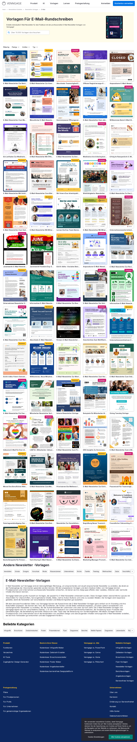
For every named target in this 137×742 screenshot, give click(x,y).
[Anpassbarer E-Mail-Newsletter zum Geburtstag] (95, 249)
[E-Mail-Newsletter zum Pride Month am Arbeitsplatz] (69, 432)
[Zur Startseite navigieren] (11, 3)
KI (44, 3)
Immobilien (7, 571)
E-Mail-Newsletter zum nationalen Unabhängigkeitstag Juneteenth (42, 523)
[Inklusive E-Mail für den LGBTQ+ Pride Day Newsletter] (15, 432)
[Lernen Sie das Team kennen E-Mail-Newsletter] (69, 212)
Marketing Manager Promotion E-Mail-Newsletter (95, 560)
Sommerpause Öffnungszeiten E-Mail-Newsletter (69, 120)
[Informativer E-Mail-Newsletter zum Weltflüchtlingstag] (42, 285)
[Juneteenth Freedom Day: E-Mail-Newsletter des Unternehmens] (42, 249)
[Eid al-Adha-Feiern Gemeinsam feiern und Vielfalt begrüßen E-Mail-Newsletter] (15, 359)
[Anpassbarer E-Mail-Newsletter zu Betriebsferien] (122, 66)
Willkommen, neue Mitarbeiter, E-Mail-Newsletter (42, 377)
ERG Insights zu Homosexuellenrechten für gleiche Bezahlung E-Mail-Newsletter (95, 450)
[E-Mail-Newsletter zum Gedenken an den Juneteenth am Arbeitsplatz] (15, 212)
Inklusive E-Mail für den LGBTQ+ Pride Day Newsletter (15, 450)
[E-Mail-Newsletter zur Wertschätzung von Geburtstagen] (69, 359)
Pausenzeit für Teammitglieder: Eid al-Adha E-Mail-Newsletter (122, 486)
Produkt (34, 3)
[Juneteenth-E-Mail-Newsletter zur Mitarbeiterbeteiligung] (15, 249)
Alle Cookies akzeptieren (120, 737)
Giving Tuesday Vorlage (119, 413)
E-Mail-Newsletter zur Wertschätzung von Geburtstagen (69, 377)
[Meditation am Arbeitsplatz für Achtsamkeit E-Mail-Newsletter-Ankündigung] (95, 139)
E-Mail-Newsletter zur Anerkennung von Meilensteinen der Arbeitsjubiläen (42, 83)
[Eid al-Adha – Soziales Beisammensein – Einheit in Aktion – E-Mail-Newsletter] (69, 249)
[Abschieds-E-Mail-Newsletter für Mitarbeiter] (42, 322)
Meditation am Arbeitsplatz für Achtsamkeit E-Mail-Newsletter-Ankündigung (95, 157)
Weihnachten (107, 571)
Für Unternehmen (10, 706)
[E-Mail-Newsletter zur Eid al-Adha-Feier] (95, 469)
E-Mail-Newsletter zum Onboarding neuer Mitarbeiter (122, 377)
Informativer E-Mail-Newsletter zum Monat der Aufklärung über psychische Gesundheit (122, 303)
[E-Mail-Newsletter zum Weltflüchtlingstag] (42, 175)
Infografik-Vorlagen (123, 648)
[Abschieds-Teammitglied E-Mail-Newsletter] (69, 66)
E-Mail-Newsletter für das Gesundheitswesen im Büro (15, 413)
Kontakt (113, 706)
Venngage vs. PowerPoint (94, 648)
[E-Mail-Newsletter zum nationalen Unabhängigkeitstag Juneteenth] (42, 505)
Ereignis (26, 571)
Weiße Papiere (96, 630)
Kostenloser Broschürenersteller (53, 657)
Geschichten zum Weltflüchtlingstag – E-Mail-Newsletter (95, 340)
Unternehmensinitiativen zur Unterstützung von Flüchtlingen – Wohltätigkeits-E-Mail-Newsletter (122, 340)
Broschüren (18, 630)
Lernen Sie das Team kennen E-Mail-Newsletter (69, 230)
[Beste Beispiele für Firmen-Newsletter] (15, 542)
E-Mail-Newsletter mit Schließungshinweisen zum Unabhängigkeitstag (15, 193)
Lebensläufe (120, 630)
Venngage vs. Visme (92, 657)
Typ (34, 47)
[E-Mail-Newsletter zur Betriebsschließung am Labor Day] (15, 66)
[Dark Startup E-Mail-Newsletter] (42, 542)
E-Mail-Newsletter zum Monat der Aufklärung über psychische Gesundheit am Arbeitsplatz (15, 120)
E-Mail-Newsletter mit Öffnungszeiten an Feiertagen (42, 157)
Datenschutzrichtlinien (119, 716)
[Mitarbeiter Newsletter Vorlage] (42, 395)
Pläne (5, 692)
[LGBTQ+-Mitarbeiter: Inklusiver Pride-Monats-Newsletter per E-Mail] (42, 432)
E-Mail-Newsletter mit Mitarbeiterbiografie (42, 230)
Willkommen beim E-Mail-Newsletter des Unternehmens (122, 120)
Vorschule (35, 571)
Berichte (84, 630)
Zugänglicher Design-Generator (16, 662)
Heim (4, 9)
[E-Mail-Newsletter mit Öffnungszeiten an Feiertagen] (42, 139)
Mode (45, 571)
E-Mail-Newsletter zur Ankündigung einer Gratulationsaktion (122, 560)
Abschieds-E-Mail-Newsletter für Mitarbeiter (42, 340)
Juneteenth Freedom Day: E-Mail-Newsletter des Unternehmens (42, 267)
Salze (117, 571)
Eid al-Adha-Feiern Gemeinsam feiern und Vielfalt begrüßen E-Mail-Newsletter (15, 377)
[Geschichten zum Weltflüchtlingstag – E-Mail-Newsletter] (95, 322)
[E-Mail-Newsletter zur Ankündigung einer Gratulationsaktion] (122, 542)
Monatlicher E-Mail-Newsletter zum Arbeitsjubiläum (42, 120)
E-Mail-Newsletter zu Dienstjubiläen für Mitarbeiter (69, 560)
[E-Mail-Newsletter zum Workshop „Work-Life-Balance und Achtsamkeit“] (15, 322)
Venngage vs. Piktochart (94, 662)
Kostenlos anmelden (124, 3)
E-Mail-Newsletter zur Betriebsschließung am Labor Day (15, 83)
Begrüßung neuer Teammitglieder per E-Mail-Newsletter (95, 523)
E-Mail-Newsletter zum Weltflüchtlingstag (42, 193)
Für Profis (7, 702)
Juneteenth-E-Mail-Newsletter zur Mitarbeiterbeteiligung (15, 267)
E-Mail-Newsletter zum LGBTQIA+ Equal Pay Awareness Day (122, 450)
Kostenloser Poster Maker (50, 662)
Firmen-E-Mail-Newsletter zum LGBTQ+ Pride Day (69, 340)
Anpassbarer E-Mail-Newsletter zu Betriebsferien (122, 83)
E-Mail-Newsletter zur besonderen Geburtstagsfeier (69, 303)
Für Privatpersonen (11, 697)
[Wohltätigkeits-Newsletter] (95, 175)
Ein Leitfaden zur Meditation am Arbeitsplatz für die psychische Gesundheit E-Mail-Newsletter (15, 157)
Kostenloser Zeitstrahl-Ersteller (52, 652)
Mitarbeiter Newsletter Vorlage (42, 413)
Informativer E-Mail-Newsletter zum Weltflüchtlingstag (42, 303)
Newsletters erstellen (15, 9)
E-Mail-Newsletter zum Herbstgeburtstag (95, 377)
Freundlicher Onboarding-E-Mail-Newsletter (122, 523)
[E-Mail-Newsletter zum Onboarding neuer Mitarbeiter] (122, 359)
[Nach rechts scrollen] (132, 571)
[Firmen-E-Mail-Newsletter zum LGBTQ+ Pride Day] (69, 322)
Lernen (66, 3)
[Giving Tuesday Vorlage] (122, 395)
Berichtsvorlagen (123, 671)
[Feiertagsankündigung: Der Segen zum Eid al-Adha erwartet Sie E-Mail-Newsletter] (15, 505)
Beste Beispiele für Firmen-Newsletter (15, 560)
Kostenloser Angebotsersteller (52, 667)
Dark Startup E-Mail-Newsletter (42, 560)
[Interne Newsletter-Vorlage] (69, 395)
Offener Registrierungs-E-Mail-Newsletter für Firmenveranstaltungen (95, 83)
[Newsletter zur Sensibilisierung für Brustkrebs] (69, 505)
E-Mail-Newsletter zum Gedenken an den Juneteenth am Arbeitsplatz (15, 230)
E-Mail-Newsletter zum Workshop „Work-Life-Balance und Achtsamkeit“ (15, 340)
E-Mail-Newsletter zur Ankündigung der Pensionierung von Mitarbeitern (95, 303)
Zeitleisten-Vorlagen (124, 652)
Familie (87, 571)
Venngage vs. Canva (92, 652)
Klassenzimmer (55, 571)
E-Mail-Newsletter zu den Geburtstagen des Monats (69, 157)
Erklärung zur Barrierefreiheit (122, 702)
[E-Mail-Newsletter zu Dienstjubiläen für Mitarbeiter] (69, 542)
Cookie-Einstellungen (96, 737)
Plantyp (14, 47)
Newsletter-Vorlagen (31, 9)
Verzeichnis (8, 652)
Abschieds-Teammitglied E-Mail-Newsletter (69, 83)
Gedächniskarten (32, 630)
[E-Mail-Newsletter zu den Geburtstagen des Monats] (69, 139)
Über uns (113, 692)
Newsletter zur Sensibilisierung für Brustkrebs (69, 523)
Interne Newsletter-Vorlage (67, 413)
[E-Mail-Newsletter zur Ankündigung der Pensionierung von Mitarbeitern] (95, 285)
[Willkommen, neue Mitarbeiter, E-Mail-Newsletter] (42, 359)
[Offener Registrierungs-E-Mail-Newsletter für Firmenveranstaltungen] (95, 66)
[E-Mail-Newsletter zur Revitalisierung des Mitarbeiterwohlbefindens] (122, 249)
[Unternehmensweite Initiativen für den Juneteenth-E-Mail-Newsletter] (122, 212)
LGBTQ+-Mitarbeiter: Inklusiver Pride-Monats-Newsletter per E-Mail (42, 450)
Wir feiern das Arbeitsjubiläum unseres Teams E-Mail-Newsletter (69, 193)
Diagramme (74, 630)
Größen (25, 47)
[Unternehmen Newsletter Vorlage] (15, 285)
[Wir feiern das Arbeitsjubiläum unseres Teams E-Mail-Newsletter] (69, 175)
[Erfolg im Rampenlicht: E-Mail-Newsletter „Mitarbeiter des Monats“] (122, 139)
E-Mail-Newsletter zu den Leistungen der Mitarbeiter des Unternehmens (122, 193)
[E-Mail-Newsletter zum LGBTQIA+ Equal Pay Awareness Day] (122, 432)
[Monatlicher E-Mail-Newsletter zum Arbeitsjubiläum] (42, 102)
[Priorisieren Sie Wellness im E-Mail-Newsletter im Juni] (69, 469)
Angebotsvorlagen (123, 676)
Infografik (7, 630)
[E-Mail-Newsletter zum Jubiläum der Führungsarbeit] (95, 102)
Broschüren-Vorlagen (124, 657)
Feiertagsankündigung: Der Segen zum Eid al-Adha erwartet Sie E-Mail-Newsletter (15, 523)
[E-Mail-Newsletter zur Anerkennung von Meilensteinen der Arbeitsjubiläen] (42, 66)
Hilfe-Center (115, 711)
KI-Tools (6, 657)
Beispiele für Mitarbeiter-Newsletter (95, 413)
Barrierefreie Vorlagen (125, 681)
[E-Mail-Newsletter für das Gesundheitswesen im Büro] (15, 395)
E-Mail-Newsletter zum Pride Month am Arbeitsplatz (69, 450)
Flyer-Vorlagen (122, 662)
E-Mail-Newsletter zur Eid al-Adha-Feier (95, 486)
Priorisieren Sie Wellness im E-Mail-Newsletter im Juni (69, 486)
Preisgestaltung (82, 3)
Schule (17, 571)
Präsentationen (54, 630)
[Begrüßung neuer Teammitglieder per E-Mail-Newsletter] (95, 505)
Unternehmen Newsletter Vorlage (15, 303)
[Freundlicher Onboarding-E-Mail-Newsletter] (122, 505)
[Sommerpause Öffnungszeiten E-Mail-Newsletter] (69, 102)
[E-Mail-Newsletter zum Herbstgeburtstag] (95, 359)
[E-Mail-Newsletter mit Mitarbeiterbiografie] (42, 212)
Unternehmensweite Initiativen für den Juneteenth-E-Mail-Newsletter (122, 230)
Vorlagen (54, 3)
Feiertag (96, 571)
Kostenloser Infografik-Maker (52, 648)
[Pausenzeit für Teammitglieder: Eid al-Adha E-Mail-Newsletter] (122, 469)
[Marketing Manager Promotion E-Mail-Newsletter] (95, 542)
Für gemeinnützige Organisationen (17, 711)
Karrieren (113, 697)
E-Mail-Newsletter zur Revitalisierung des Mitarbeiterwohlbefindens (122, 267)
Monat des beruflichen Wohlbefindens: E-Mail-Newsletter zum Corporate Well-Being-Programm (15, 486)
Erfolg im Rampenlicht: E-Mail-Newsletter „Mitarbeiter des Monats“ (122, 157)
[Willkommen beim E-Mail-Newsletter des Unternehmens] (122, 102)
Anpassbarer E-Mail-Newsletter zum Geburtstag (95, 267)
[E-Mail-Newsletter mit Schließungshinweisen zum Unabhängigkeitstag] (15, 175)
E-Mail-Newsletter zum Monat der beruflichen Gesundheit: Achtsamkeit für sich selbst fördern (42, 486)
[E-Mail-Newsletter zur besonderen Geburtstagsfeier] (69, 285)
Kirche (79, 571)
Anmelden (105, 3)
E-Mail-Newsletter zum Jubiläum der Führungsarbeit (95, 120)
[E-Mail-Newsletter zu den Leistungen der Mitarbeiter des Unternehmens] (122, 175)
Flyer (65, 630)
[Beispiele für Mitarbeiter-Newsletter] (95, 395)
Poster (43, 630)
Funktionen (7, 648)
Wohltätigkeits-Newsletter (94, 193)
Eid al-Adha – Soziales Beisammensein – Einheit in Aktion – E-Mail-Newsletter (69, 267)
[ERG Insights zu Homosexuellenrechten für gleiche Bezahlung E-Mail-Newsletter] (95, 432)
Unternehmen (69, 571)
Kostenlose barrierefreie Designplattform (56, 671)
